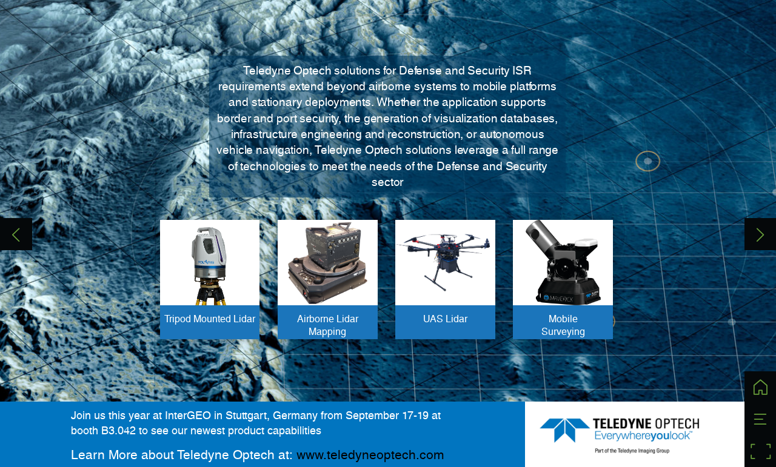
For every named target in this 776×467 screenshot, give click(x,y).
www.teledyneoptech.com (370, 454)
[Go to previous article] (16, 234)
